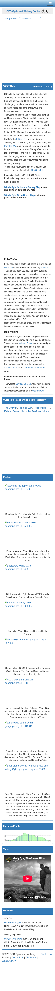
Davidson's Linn (23, 383)
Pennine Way (10, 145)
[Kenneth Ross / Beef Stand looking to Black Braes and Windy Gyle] (27, 777)
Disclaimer (31, 957)
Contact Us (17, 957)
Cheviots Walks (11, 367)
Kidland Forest (26, 343)
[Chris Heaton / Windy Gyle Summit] (27, 651)
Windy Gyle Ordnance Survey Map (22, 187)
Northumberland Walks (34, 367)
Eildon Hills (21, 138)
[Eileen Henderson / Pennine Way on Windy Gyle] (27, 534)
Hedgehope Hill (42, 407)
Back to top (47, 954)
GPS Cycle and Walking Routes (23, 11)
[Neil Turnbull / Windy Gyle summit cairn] (27, 734)
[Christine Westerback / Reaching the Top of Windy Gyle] (27, 497)
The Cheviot (37, 170)
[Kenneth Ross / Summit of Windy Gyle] (27, 614)
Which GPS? (9, 960)
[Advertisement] (27, 54)
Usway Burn (38, 390)
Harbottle (8, 267)
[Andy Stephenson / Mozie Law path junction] (27, 691)
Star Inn (44, 267)
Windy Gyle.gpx (12, 922)
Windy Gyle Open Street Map (19, 195)
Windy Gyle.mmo (13, 938)
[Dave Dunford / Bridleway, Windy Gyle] (27, 577)
